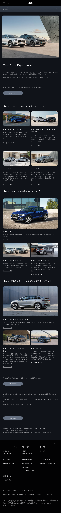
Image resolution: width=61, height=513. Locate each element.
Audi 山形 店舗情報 (27, 463)
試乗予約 (24, 451)
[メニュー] (4, 3)
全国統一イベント (7, 451)
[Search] (8, 3)
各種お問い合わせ (7, 480)
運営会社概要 (6, 494)
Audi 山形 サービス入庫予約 (47, 463)
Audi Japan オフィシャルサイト (35, 494)
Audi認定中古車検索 (8, 463)
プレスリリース (48, 494)
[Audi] (30, 3)
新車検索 (42, 451)
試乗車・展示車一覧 (27, 453)
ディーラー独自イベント (9, 453)
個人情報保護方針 (21, 494)
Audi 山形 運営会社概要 (28, 470)
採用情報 (13, 494)
